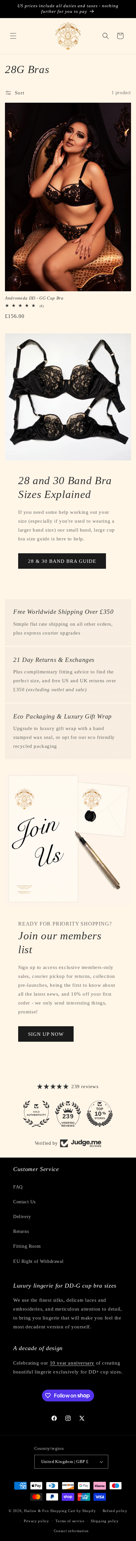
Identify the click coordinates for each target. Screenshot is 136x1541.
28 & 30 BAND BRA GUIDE (62, 561)
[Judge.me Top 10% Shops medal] (99, 1114)
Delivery (22, 1216)
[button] (13, 36)
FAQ (18, 1187)
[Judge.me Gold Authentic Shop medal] (36, 1114)
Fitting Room (27, 1246)
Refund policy (115, 1511)
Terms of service (69, 1521)
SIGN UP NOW (46, 1034)
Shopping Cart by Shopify (73, 1511)
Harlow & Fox (36, 1511)
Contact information (71, 1531)
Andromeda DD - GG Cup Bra (34, 298)
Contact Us (24, 1201)
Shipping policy (105, 1521)
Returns (21, 1231)
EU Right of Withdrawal (38, 1261)
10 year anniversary (72, 1363)
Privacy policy (36, 1521)
